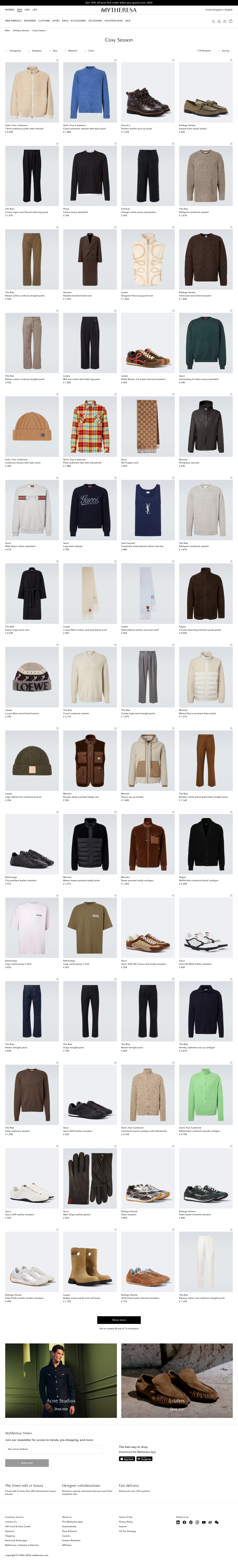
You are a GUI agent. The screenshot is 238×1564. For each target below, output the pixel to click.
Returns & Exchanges (16, 1541)
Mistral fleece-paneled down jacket (197, 714)
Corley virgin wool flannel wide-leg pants (26, 212)
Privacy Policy (126, 1522)
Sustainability (69, 1527)
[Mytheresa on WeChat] (217, 1522)
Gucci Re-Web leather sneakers (195, 964)
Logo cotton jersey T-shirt (18, 964)
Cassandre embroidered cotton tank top (142, 546)
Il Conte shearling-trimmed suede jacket (200, 630)
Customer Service (14, 1517)
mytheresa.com (40, 1555)
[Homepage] (119, 10)
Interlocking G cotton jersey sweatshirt (199, 379)
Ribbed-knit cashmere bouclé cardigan (199, 1131)
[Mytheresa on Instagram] (197, 1522)
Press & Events (69, 1531)
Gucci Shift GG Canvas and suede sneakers (143, 964)
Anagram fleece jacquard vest (137, 296)
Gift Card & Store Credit (17, 1527)
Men (19, 10)
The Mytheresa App (72, 1522)
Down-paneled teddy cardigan (137, 881)
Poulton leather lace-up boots (136, 129)
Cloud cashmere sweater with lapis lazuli (84, 129)
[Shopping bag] (230, 21)
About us (67, 1517)
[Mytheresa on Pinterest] (191, 1522)
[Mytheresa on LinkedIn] (178, 1522)
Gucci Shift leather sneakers (77, 1131)
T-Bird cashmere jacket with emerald (24, 129)
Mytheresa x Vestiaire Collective (22, 1545)
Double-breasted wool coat (77, 296)
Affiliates (67, 1545)
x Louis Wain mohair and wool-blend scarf (85, 630)
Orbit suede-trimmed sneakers (195, 1215)
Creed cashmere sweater (76, 714)
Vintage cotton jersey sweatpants (138, 212)
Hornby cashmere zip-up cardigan (197, 1048)
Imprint (123, 1527)
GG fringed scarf (130, 463)
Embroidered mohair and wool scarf (140, 630)
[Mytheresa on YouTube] (204, 1522)
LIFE (35, 10)
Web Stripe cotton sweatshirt (20, 546)
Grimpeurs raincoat (189, 463)
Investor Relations (71, 1541)
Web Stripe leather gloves (77, 1215)
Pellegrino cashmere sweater (194, 212)
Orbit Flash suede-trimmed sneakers (140, 1298)
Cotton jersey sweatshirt (75, 212)
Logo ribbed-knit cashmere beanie (23, 797)
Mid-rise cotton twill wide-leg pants (81, 379)
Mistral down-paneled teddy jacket (81, 881)
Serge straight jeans (73, 1048)
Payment (9, 1531)
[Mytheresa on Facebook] (184, 1522)
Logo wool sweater (73, 546)
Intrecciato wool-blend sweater (195, 296)
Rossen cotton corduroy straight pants (25, 296)
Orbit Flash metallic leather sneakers (24, 1298)
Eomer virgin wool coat (17, 630)
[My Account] (219, 21)
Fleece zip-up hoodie (132, 797)
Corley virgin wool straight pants (138, 714)
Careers (66, 1536)
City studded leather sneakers (21, 881)
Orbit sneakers (128, 1215)
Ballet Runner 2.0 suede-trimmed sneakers (143, 379)
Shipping (10, 1536)
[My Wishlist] (225, 21)
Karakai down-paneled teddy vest (81, 797)
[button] (214, 21)
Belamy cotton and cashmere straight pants (202, 1298)
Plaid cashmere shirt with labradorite (82, 463)
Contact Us (11, 1522)
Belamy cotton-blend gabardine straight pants (203, 797)
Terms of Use (125, 1517)
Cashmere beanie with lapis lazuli (23, 463)
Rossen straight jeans (16, 1048)
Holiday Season (21, 31)
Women (9, 10)
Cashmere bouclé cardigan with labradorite (144, 1131)
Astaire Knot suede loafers (193, 129)
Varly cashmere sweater (17, 1131)
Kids (27, 10)
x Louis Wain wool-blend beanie (22, 714)
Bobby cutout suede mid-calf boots (81, 1298)
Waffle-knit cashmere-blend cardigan (198, 881)
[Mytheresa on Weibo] (210, 1522)
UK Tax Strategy (127, 1531)
